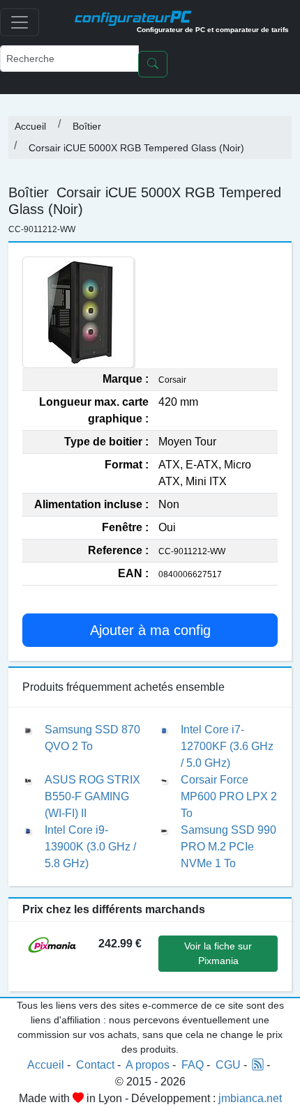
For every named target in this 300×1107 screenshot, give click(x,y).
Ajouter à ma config (150, 630)
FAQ (192, 1065)
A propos (148, 1065)
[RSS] (258, 1065)
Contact (95, 1065)
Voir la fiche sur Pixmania (218, 953)
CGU (228, 1065)
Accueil (30, 126)
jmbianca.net (250, 1098)
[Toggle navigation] (19, 22)
